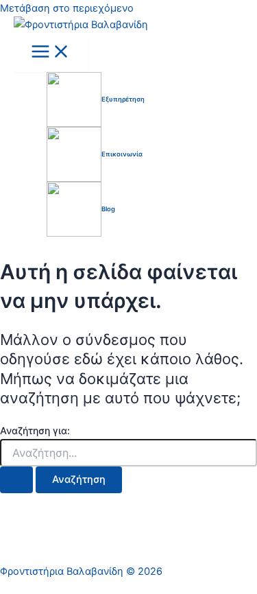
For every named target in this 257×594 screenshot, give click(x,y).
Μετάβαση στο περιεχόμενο (67, 8)
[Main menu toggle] (51, 52)
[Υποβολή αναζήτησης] (16, 479)
